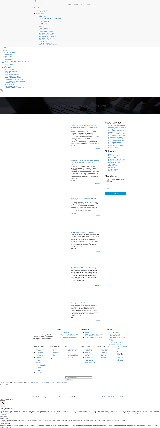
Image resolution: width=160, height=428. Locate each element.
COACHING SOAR (44, 40)
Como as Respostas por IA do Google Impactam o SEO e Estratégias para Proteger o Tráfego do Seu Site (84, 127)
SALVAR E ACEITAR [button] (5, 427)
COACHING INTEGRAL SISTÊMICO (48, 45)
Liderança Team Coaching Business (90, 361)
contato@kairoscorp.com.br (92, 336)
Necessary (4, 416)
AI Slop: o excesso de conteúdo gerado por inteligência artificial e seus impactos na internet (117, 127)
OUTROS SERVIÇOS (41, 25)
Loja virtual (55, 350)
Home (69, 4)
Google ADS (111, 164)
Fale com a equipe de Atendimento (94, 334)
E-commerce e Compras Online (116, 159)
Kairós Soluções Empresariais (38, 382)
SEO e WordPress (73, 355)
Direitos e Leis (112, 157)
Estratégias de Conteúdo (114, 162)
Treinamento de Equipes (89, 354)
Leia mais (97, 148)
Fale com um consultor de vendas (69, 334)
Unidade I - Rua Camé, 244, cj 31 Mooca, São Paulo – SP (118, 343)
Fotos (118, 351)
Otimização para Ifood (45, 28)
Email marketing (105, 359)
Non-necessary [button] (4, 422)
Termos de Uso (56, 382)
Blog (82, 4)
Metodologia (42, 16)
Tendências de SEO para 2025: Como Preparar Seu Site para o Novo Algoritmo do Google (116, 135)
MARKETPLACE (43, 26)
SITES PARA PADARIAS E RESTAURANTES (50, 18)
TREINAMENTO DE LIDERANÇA (47, 36)
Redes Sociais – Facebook (46, 31)
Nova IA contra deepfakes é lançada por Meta (115, 146)
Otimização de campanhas (39, 358)
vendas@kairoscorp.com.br (67, 336)
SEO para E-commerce (71, 358)
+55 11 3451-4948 (38, 7)
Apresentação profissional (104, 351)
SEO (37, 20)
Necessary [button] (3, 414)
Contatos (88, 4)
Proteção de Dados (113, 169)
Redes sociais (104, 349)
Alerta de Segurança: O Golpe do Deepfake (82, 232)
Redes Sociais (43, 30)
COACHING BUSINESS (45, 43)
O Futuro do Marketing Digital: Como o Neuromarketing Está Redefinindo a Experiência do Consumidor (116, 141)
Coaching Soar (88, 349)
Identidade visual (105, 354)
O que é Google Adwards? (40, 349)
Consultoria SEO (72, 349)
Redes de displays (41, 364)
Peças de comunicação (104, 356)
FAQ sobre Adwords (39, 373)
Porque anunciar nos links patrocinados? (40, 353)
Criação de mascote (120, 349)
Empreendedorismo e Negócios (116, 161)
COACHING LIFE (43, 41)
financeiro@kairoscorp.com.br (68, 337)
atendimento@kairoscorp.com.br (93, 337)
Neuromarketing (112, 167)
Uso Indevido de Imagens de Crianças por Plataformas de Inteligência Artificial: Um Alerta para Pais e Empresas (85, 162)
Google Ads (42, 11)
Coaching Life (88, 350)
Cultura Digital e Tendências (115, 156)
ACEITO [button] (121, 397)
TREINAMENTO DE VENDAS (46, 35)
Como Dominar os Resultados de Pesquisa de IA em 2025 (117, 131)
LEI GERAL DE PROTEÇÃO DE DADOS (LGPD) (83, 268)
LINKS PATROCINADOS (42, 10)
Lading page (55, 352)
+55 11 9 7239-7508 (114, 334)
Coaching (87, 352)
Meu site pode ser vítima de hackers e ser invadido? (84, 303)
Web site (54, 349)
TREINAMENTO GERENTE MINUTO (48, 38)
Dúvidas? (87, 332)
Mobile (41, 15)
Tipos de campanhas (39, 361)
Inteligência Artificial (113, 166)
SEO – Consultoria (44, 21)
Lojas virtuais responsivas (120, 359)
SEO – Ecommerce (44, 23)
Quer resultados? (64, 332)
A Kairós (76, 4)
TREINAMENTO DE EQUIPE (46, 33)
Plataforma (120, 357)
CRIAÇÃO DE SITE (41, 13)
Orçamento (64, 382)
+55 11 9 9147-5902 (114, 336)
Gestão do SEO (72, 354)
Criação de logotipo (122, 346)
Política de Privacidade (108, 397)
